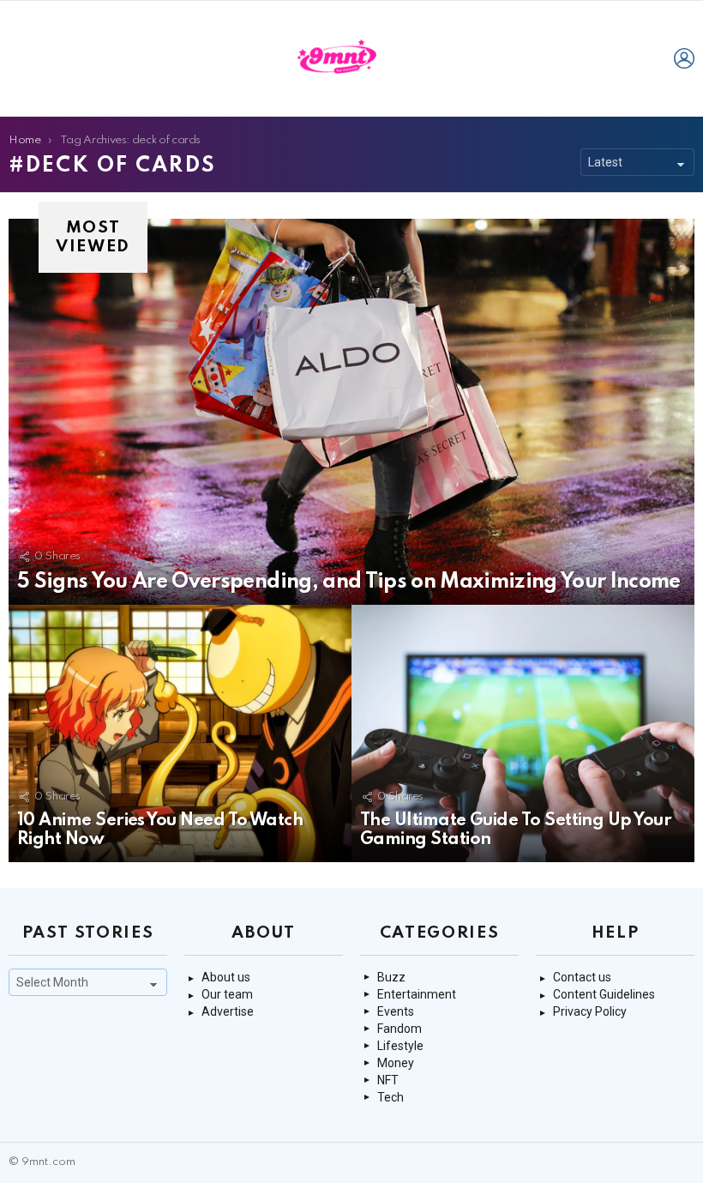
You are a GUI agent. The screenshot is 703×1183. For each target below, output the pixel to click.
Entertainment (416, 994)
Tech (390, 1097)
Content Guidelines (604, 994)
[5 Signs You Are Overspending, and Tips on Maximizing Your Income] (351, 412)
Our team (227, 994)
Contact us (582, 977)
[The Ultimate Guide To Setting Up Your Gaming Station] (523, 733)
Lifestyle (400, 1046)
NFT (388, 1080)
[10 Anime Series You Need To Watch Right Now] (180, 733)
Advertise (227, 1011)
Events (395, 1011)
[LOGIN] (684, 58)
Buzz (391, 977)
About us (225, 977)
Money (395, 1063)
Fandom (399, 1028)
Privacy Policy (590, 1011)
